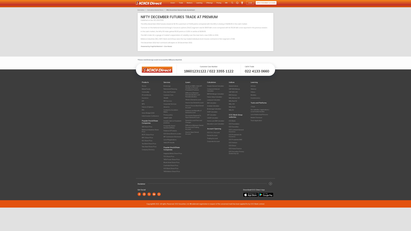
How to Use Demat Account (194, 103)
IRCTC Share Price (148, 134)
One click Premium (170, 92)
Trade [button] (181, 3)
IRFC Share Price (147, 137)
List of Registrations (170, 140)
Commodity (145, 92)
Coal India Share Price (171, 165)
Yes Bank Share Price (149, 143)
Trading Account (212, 138)
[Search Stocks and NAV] (232, 2)
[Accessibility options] (242, 2)
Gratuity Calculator (213, 106)
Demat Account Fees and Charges (193, 121)
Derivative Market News (155, 10)
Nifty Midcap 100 (234, 98)
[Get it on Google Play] (265, 194)
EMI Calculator (211, 103)
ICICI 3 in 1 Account (213, 132)
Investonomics (255, 98)
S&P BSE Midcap (234, 89)
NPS (143, 104)
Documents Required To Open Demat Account (193, 116)
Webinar (253, 89)
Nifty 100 (232, 104)
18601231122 (195, 71)
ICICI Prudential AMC (235, 139)
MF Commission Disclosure (172, 137)
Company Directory (148, 149)
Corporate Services (170, 104)
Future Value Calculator (214, 97)
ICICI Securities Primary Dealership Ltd (236, 152)
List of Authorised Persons (259, 114)
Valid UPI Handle (169, 142)
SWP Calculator (212, 112)
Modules (253, 95)
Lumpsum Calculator (213, 100)
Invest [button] (173, 3)
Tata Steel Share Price (149, 146)
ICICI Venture (233, 142)
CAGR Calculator (212, 118)
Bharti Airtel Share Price (171, 162)
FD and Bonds (146, 95)
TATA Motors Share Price (172, 171)
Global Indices (233, 86)
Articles (253, 86)
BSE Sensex (233, 95)
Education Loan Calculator (215, 124)
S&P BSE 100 (233, 92)
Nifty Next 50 (233, 101)
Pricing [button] (219, 3)
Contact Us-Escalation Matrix (171, 111)
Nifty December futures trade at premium (180, 10)
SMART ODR (168, 118)
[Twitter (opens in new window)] (149, 194)
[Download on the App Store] (250, 194)
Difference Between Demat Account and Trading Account (194, 127)
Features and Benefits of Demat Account (193, 111)
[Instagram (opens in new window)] (144, 194)
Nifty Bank (232, 107)
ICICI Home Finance (235, 148)
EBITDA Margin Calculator (215, 94)
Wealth (166, 98)
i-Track (253, 106)
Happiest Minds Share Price (173, 153)
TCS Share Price (169, 156)
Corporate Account (213, 141)
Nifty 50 (231, 110)
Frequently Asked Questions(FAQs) (169, 127)
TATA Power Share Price (172, 159)
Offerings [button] (209, 3)
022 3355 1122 (221, 71)
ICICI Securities (234, 127)
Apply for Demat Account (266, 3)
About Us (167, 107)
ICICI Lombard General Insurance (236, 131)
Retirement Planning (170, 89)
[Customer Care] (237, 2)
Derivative (141, 10)
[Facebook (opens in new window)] (139, 194)
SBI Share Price (147, 127)
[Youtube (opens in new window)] (159, 194)
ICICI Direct (232, 145)
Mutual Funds (146, 89)
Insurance (145, 98)
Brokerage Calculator (214, 109)
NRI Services (168, 101)
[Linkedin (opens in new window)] (154, 194)
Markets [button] (189, 3)
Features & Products (170, 131)
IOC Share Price (147, 140)
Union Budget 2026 (148, 113)
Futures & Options (147, 107)
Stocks (144, 86)
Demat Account (212, 135)
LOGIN (250, 3)
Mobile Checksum (256, 117)
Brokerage (167, 86)
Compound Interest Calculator (213, 90)
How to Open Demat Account (192, 133)
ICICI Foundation (234, 124)
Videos (253, 92)
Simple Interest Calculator (215, 86)
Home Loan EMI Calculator (215, 121)
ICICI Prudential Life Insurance (235, 135)
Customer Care (168, 95)
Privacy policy (168, 115)
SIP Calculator (211, 115)
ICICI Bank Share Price (171, 168)
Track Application (256, 120)
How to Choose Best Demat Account (194, 106)
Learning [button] (199, 3)
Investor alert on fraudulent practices (172, 122)
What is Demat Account (193, 100)
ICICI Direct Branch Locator (172, 134)
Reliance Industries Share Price (150, 131)
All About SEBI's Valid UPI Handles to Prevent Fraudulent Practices (193, 88)
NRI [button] (226, 3)
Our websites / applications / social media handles (260, 110)
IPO (143, 110)
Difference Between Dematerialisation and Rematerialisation (192, 95)
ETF (143, 101)
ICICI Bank (232, 121)
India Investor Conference (150, 116)
